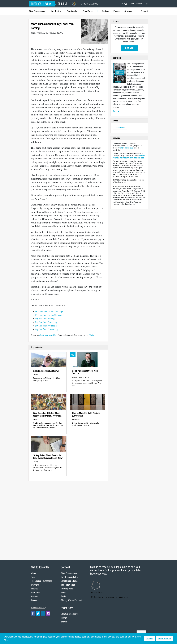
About (131, 4)
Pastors (116, 11)
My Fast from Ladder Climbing (49, 314)
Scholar (64, 621)
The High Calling (68, 585)
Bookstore (35, 592)
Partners (35, 585)
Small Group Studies (69, 581)
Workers (105, 11)
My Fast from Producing (46, 325)
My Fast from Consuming (46, 329)
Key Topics (56, 11)
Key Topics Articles (69, 577)
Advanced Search (38, 607)
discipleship (120, 127)
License (34, 588)
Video (63, 592)
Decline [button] (149, 638)
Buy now (116, 111)
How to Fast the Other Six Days (49, 311)
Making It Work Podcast (71, 600)
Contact (34, 596)
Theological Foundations (41, 581)
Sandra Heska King (126, 148)
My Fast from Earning (44, 318)
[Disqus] (68, 517)
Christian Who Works (70, 614)
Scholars (128, 11)
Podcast (144, 11)
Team (33, 577)
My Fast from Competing (46, 322)
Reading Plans (67, 588)
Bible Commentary (37, 11)
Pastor (64, 618)
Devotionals (72, 11)
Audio (63, 596)
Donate (139, 4)
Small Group (88, 11)
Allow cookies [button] (164, 638)
